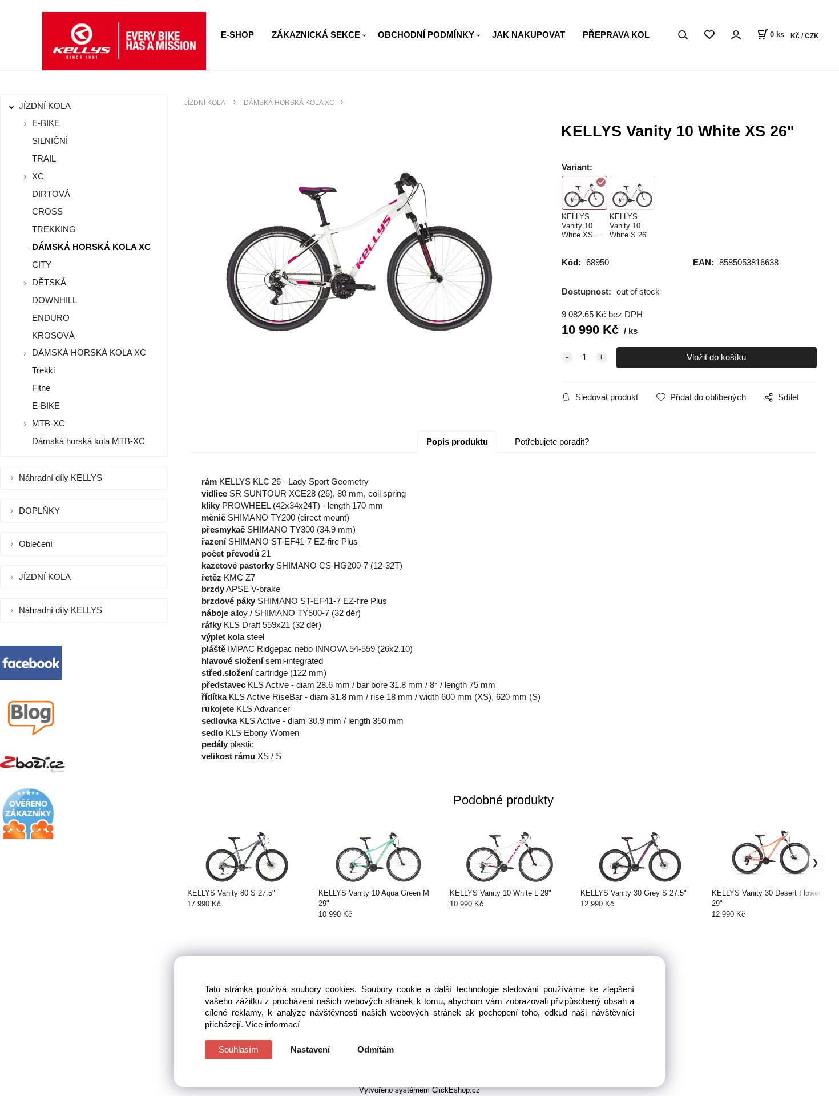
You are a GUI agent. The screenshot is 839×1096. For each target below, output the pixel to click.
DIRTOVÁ (50, 194)
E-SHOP (237, 34)
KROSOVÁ (52, 335)
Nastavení (310, 1049)
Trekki (42, 370)
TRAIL (43, 158)
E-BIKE (46, 123)
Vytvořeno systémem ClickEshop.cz (419, 1090)
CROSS (46, 211)
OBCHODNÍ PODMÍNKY (426, 34)
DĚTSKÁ (49, 282)
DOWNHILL (53, 300)
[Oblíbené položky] (709, 35)
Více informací (272, 1024)
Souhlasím (239, 1049)
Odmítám (375, 1049)
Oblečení (37, 544)
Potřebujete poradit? (552, 441)
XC (38, 176)
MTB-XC (48, 423)
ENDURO (50, 318)
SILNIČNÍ (49, 141)
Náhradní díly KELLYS (61, 477)
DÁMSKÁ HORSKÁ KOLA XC (90, 247)
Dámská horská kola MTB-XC (87, 441)
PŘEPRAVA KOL (616, 34)
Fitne (40, 388)
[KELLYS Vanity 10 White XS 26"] (360, 235)
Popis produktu (457, 441)
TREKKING (53, 229)
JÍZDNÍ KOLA (46, 106)
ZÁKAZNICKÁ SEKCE (316, 34)
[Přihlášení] (736, 35)
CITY (40, 264)
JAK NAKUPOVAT (528, 34)
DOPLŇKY (40, 510)
